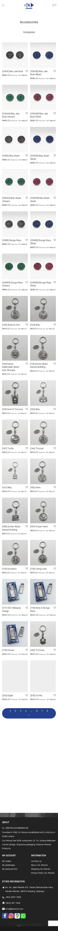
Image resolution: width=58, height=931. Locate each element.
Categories (29, 32)
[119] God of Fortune (12, 409)
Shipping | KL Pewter (40, 869)
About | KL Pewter (39, 865)
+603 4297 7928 (13, 897)
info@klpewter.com (14, 909)
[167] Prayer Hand (39, 527)
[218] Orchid (36, 696)
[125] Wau (35, 409)
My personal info (9, 869)
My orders (6, 861)
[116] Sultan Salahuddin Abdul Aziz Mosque (10, 367)
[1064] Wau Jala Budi (12, 71)
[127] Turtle (8, 449)
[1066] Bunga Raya (11, 240)
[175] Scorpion (9, 569)
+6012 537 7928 (12, 903)
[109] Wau (35, 325)
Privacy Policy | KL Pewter (42, 873)
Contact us (36, 861)
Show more (6, 75)
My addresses (8, 865)
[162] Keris (35, 488)
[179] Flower (8, 650)
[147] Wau (7, 488)
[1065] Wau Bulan (11, 156)
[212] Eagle (7, 696)
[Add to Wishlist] (26, 71)
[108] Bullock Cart (11, 325)
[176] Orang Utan (38, 569)
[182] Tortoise (37, 650)
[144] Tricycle (37, 449)
